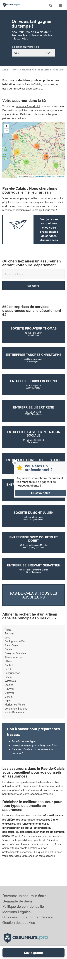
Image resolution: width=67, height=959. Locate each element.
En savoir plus (40, 493)
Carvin (8, 696)
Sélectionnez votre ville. (26, 46)
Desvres (9, 693)
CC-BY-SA (60, 176)
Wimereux (11, 681)
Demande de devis (17, 901)
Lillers (8, 661)
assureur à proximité (28, 106)
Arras (8, 629)
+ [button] (7, 126)
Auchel (9, 665)
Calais (8, 649)
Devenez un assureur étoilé (24, 895)
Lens (7, 637)
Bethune (9, 633)
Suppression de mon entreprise (27, 917)
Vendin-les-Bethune (16, 708)
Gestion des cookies (18, 922)
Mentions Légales (16, 911)
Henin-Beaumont (14, 712)
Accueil (5, 69)
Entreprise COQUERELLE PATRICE (33, 460)
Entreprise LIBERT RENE (33, 407)
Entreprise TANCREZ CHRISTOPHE (33, 354)
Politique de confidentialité (23, 906)
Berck (8, 669)
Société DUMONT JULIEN (33, 512)
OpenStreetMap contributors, (45, 176)
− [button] (7, 131)
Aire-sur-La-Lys (14, 657)
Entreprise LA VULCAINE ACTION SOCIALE (33, 433)
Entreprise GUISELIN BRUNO (33, 381)
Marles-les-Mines (15, 704)
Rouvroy (9, 688)
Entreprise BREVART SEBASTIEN (33, 565)
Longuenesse (12, 673)
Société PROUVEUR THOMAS (33, 328)
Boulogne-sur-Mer (15, 641)
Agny (8, 700)
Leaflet (20, 176)
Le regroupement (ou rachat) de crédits (34, 745)
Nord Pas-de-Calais (40, 69)
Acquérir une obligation (25, 741)
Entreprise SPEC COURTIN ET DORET (33, 539)
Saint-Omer (11, 645)
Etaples (9, 685)
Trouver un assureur (20, 69)
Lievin (8, 677)
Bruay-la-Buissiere (15, 653)
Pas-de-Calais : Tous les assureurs (33, 595)
